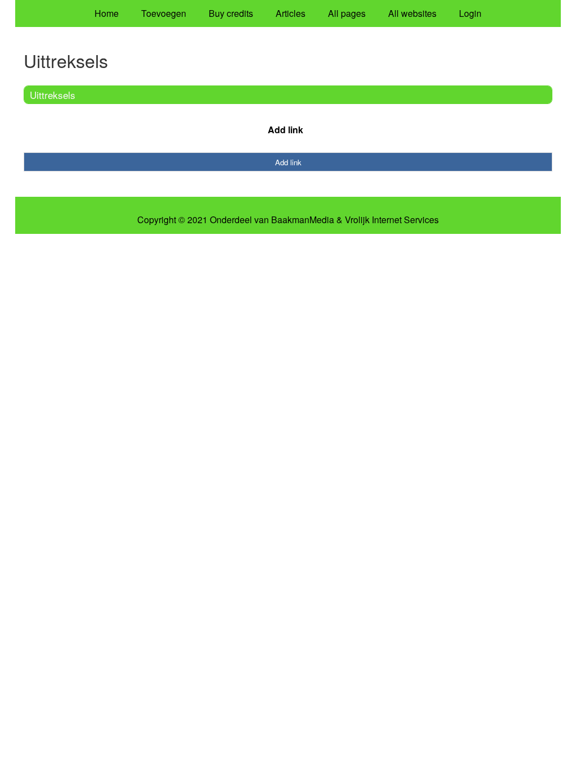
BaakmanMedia (302, 219)
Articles (290, 13)
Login (470, 13)
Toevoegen (163, 13)
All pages (347, 13)
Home (106, 13)
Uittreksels (52, 95)
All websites (412, 13)
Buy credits (231, 13)
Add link (285, 129)
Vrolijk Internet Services (392, 219)
